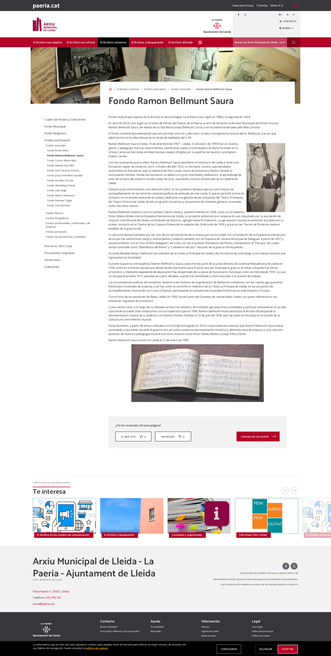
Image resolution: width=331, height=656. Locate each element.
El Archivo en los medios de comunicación (63, 534)
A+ (280, 14)
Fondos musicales (181, 89)
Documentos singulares (59, 253)
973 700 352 (53, 598)
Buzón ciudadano (108, 626)
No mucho (173, 437)
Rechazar (265, 649)
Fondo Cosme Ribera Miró (62, 160)
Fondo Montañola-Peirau (61, 185)
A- (294, 14)
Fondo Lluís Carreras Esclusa (63, 170)
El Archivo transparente (119, 534)
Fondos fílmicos (54, 213)
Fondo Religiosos (55, 133)
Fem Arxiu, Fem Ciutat (58, 246)
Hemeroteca (52, 260)
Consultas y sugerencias (187, 534)
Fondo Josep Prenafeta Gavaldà (65, 175)
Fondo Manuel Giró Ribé (60, 165)
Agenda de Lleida (209, 631)
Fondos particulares (155, 89)
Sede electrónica (242, 5)
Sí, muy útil (133, 437)
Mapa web (156, 631)
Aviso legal (257, 626)
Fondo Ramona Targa (59, 200)
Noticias (205, 626)
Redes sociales (208, 635)
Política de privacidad (262, 631)
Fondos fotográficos (57, 218)
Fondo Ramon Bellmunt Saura (65, 155)
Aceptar (287, 649)
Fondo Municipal (55, 126)
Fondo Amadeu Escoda (60, 180)
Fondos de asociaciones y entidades (66, 236)
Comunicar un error (255, 437)
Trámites (262, 5)
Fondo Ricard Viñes (57, 150)
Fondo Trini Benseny (58, 205)
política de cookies (96, 648)
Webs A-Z (277, 5)
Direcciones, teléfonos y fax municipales (119, 631)
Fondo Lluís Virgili (56, 190)
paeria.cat (46, 5)
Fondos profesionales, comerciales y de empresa (68, 224)
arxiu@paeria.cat (43, 604)
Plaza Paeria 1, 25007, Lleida (51, 591)
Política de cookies (261, 635)
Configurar (229, 649)
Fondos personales (56, 231)
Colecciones (51, 267)
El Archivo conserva (128, 89)
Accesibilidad (157, 626)
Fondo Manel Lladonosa (60, 195)
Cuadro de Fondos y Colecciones (65, 119)
